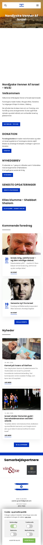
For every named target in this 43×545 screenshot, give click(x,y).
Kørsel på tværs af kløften (18, 365)
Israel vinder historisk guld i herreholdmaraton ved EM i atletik (19, 418)
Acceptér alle (29, 540)
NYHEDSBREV (7, 175)
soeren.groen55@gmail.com (21, 501)
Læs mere (8, 382)
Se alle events (21, 322)
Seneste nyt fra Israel (22, 303)
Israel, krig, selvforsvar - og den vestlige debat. (23, 259)
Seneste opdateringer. (11, 190)
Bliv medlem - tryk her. (11, 124)
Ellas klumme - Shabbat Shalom (14, 208)
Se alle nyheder (21, 445)
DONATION (7, 150)
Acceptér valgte (14, 540)
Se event (14, 272)
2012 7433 (21, 506)
